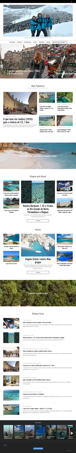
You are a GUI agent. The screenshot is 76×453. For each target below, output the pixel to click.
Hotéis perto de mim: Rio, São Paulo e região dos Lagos (64, 211)
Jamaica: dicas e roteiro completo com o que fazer (46, 131)
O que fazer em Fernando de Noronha (11, 211)
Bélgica (12, 68)
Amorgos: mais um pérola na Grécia (11, 247)
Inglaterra (36, 348)
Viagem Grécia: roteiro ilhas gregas (38, 260)
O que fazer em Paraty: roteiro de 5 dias (65, 194)
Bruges (14, 68)
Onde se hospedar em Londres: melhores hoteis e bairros (37, 351)
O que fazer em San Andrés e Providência (33, 394)
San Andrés (33, 391)
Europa (62, 70)
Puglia (41, 104)
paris (30, 377)
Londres (11, 116)
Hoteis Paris (27, 377)
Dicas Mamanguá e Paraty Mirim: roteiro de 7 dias (64, 131)
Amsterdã (8, 68)
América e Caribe (60, 104)
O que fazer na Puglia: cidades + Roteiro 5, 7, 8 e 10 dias (46, 108)
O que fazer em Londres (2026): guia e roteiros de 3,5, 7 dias (18, 120)
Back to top (69, 450)
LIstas (39, 348)
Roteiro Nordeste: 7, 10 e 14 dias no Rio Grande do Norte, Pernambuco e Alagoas (38, 209)
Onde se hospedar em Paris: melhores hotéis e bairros (36, 380)
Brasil (64, 127)
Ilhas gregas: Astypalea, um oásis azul (65, 247)
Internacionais (8, 116)
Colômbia (30, 391)
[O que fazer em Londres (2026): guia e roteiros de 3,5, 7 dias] (11, 366)
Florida (69, 104)
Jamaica (43, 127)
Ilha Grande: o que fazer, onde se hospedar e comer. (38, 155)
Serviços (24, 320)
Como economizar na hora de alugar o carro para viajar (37, 322)
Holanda (17, 68)
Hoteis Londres (32, 348)
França (24, 377)
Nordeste (26, 335)
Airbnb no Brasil (60, 127)
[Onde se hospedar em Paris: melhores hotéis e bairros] (11, 380)
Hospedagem (27, 348)
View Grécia (38, 272)
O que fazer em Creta (11, 263)
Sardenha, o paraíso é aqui (38, 293)
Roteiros (14, 116)
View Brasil (38, 220)
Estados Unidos (65, 104)
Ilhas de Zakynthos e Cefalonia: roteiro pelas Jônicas (65, 264)
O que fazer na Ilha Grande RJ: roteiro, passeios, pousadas (11, 194)
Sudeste (68, 127)
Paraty (66, 127)
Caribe (41, 127)
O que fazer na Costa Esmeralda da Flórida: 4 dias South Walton (65, 108)
